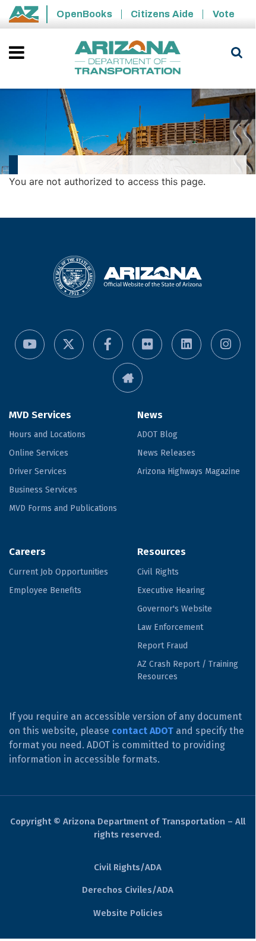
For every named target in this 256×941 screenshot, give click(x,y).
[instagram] (226, 344)
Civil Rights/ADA (128, 867)
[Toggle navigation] (17, 52)
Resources (161, 551)
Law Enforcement (170, 627)
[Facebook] (108, 344)
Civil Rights (158, 572)
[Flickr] (147, 344)
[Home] (127, 59)
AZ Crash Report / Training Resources (187, 670)
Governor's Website (174, 609)
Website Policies (128, 913)
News (150, 415)
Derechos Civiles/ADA (127, 889)
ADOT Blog (157, 434)
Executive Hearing (171, 590)
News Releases (166, 453)
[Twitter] (69, 344)
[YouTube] (30, 344)
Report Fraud (162, 646)
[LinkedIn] (186, 344)
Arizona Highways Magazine (188, 471)
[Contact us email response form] (128, 378)
